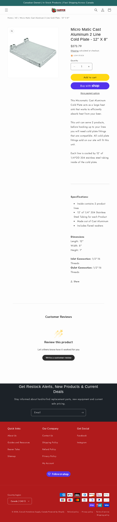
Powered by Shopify (56, 512)
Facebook (82, 435)
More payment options (90, 93)
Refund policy (73, 512)
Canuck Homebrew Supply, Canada (33, 512)
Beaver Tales (14, 449)
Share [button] (76, 281)
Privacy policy (87, 512)
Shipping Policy (50, 442)
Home (10, 17)
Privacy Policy (49, 456)
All (16, 17)
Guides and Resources (19, 442)
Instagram (82, 442)
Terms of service (102, 512)
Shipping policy (103, 515)
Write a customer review (58, 357)
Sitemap (12, 456)
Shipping (75, 50)
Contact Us (47, 435)
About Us (12, 435)
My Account (48, 463)
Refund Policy (49, 449)
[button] (6, 10)
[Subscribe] (82, 412)
